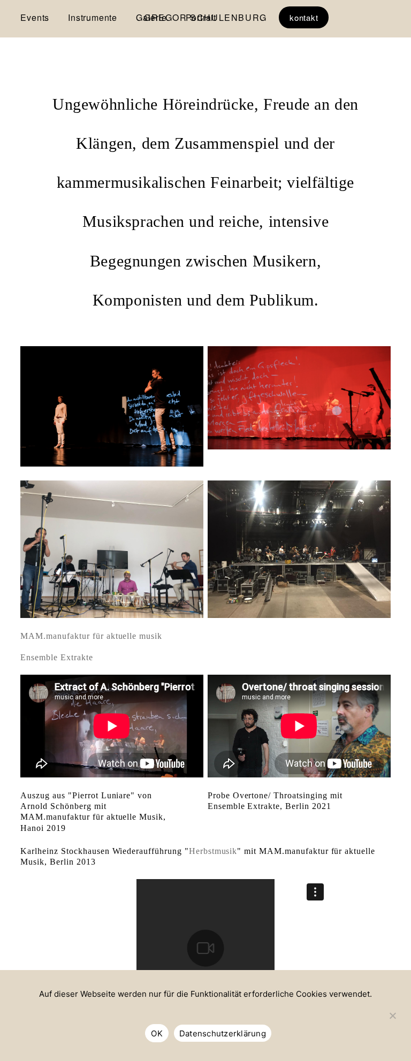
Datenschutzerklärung (222, 1033)
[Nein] (392, 1021)
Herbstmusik (213, 851)
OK (157, 1033)
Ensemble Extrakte (56, 657)
